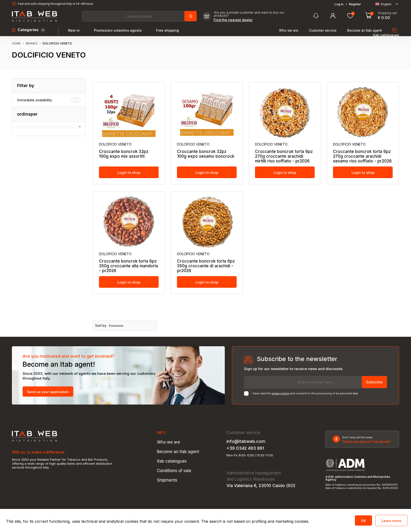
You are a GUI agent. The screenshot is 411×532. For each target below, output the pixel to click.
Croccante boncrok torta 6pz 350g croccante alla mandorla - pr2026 (128, 266)
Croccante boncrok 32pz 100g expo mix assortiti (123, 154)
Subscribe (374, 382)
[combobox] (139, 16)
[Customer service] (315, 16)
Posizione (116, 325)
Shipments (167, 480)
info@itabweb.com (245, 441)
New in (74, 30)
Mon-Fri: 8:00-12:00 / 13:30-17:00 (249, 455)
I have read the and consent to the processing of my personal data (305, 393)
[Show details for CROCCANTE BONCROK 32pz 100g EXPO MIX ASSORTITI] (129, 112)
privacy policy (281, 393)
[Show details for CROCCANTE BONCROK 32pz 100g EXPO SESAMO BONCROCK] (207, 112)
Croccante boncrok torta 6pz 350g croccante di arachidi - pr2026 (206, 266)
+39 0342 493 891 (245, 448)
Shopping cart (387, 13)
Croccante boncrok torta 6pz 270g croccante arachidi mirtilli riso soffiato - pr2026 (284, 156)
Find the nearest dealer (233, 20)
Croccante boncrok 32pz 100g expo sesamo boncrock (205, 154)
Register (355, 4)
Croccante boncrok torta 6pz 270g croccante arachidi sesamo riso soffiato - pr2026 (362, 156)
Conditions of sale (174, 471)
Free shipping (167, 30)
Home (16, 43)
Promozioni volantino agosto (118, 30)
